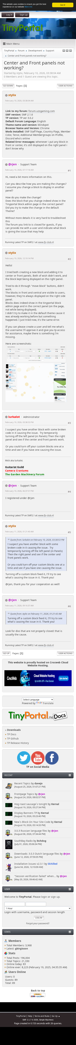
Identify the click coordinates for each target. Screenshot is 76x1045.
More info (28, 6)
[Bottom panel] (70, 50)
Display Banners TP (25, 813)
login (44, 896)
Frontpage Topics (24, 794)
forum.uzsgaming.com (41, 111)
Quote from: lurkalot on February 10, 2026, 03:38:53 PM (37, 539)
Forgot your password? (37, 923)
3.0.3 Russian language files (30, 830)
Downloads (13, 730)
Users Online (17, 972)
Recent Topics (22, 783)
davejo (38, 783)
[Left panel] (63, 50)
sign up (55, 896)
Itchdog (41, 840)
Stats (7, 931)
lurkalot (14, 417)
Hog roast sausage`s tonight (30, 804)
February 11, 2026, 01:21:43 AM (19, 531)
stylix (12, 95)
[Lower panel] (67, 50)
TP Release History (17, 743)
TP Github (12, 738)
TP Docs (11, 734)
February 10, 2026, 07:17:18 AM (19, 169)
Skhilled (52, 863)
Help (30, 1016)
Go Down (8, 85)
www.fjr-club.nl (46, 242)
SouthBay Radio (23, 840)
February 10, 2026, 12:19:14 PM (19, 258)
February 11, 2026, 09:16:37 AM (19, 605)
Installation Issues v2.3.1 (29, 863)
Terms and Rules (41, 1016)
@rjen (41, 794)
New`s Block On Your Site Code (32, 822)
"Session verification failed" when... (35, 876)
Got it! (62, 5)
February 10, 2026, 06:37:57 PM (19, 491)
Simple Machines (46, 1020)
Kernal (55, 804)
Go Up (6, 653)
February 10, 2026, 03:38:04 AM (19, 100)
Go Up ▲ (56, 1016)
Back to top (38, 990)
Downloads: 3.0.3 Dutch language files (36, 853)
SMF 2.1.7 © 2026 (30, 1020)
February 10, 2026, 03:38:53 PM (19, 422)
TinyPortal (21, 1016)
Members (14, 941)
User (7, 889)
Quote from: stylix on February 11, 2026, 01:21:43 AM (36, 613)
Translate (48, 703)
